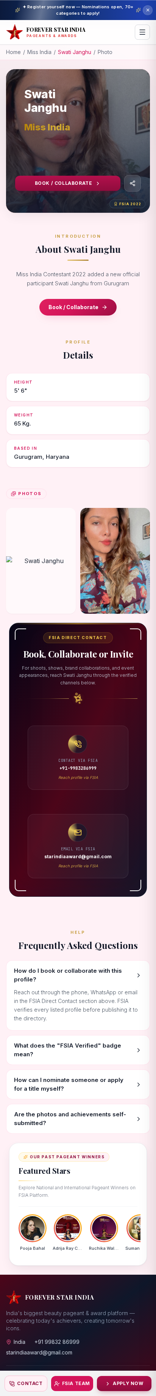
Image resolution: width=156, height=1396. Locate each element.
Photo (105, 52)
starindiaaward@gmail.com (39, 1352)
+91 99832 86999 (57, 1342)
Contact (29, 1383)
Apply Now (128, 1383)
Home (13, 52)
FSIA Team (76, 1383)
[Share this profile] (132, 183)
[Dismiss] (147, 10)
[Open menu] (142, 32)
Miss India (39, 52)
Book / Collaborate (63, 183)
